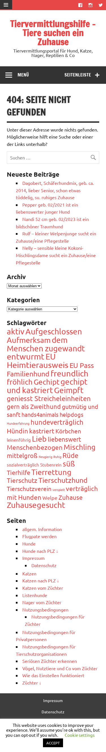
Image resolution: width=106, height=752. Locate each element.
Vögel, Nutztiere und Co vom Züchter (60, 668)
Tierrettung (51, 472)
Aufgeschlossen (53, 331)
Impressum (33, 558)
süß (69, 463)
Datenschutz (44, 565)
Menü (23, 75)
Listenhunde (34, 595)
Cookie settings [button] (80, 735)
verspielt (59, 489)
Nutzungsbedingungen (45, 609)
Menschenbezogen (34, 447)
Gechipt (46, 382)
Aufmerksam (29, 340)
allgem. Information (42, 529)
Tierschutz (22, 480)
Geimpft (68, 390)
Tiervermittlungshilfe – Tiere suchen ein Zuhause (53, 32)
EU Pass (82, 365)
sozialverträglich (23, 464)
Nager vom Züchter (41, 602)
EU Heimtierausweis (37, 361)
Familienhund (28, 373)
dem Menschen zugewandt (46, 344)
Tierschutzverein (29, 488)
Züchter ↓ (31, 682)
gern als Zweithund (34, 406)
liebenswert (64, 439)
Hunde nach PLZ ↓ (40, 551)
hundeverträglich (57, 422)
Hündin (17, 431)
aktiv (15, 331)
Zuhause (71, 497)
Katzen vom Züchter (42, 588)
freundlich (69, 373)
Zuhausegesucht (36, 505)
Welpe (49, 498)
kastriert (41, 431)
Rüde (70, 455)
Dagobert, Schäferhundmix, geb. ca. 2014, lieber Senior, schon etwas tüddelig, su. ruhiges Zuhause (55, 190)
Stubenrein (51, 464)
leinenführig (19, 439)
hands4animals (40, 414)
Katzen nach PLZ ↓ (40, 580)
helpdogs (71, 414)
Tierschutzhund (63, 480)
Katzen (29, 573)
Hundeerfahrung (18, 423)
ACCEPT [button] (53, 742)
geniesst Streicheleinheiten (49, 398)
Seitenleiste (77, 75)
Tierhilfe (18, 472)
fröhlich (20, 382)
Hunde (29, 543)
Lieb (39, 438)
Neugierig (45, 456)
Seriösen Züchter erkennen (49, 661)
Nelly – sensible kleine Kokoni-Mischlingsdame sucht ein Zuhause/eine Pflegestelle (56, 255)
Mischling (80, 447)
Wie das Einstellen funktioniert (53, 675)
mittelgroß (22, 455)
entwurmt (25, 356)
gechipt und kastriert (47, 386)
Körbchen (68, 431)
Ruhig (57, 456)
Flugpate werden (39, 536)
